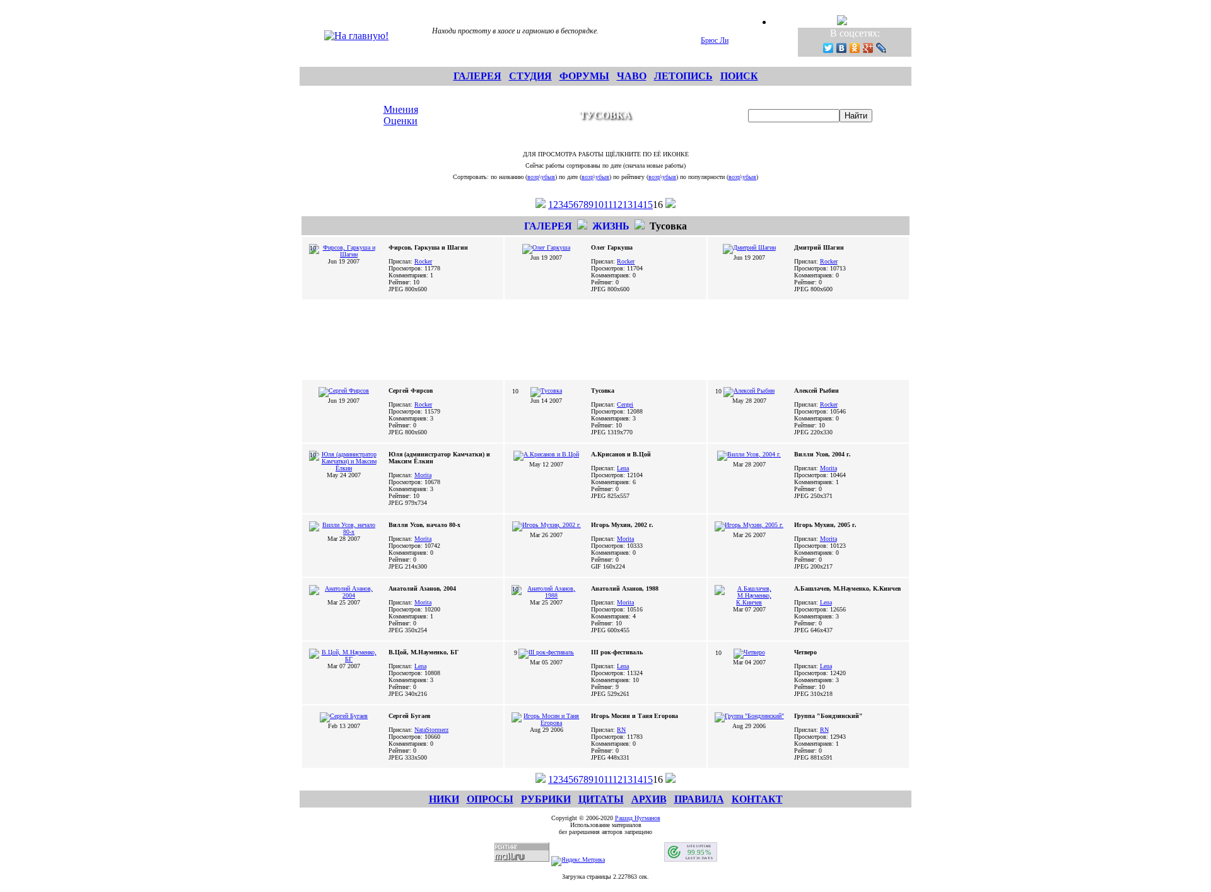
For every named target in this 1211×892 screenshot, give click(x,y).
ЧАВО (631, 76)
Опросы (490, 799)
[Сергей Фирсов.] (344, 390)
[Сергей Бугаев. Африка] (344, 715)
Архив (649, 799)
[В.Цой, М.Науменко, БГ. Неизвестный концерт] (343, 659)
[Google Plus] (868, 48)
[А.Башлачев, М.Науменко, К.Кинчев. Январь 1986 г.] (749, 602)
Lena (623, 468)
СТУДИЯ (530, 76)
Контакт (757, 799)
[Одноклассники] (855, 48)
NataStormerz (431, 729)
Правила (699, 799)
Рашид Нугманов (637, 817)
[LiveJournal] (881, 48)
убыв (548, 176)
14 (638, 204)
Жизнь (610, 226)
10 (599, 204)
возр (533, 176)
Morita (422, 475)
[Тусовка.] (546, 390)
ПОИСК (739, 76)
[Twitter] (828, 48)
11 (608, 204)
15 (648, 204)
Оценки (400, 120)
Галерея (548, 226)
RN (621, 729)
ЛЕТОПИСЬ (683, 76)
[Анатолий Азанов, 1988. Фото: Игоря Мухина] (546, 595)
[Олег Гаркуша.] (546, 247)
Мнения (400, 109)
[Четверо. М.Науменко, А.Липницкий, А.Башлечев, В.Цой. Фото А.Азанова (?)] (749, 652)
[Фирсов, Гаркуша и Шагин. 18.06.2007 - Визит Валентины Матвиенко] (343, 254)
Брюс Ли (714, 40)
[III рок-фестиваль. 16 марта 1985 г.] (546, 652)
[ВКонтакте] (841, 48)
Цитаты (601, 799)
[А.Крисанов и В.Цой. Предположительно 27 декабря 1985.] (546, 454)
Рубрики (546, 799)
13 (628, 204)
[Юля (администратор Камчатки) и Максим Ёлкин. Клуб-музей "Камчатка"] (343, 468)
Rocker (423, 261)
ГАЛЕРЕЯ (477, 76)
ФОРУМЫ (584, 76)
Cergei (625, 404)
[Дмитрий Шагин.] (749, 247)
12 (617, 204)
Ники (444, 799)
